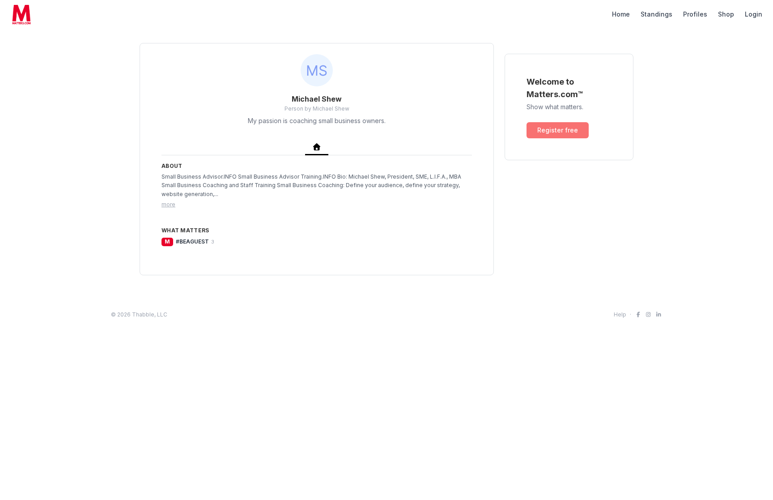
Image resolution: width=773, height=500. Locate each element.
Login (753, 14)
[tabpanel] (316, 204)
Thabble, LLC (149, 314)
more (168, 204)
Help (620, 314)
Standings (656, 14)
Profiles (695, 14)
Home (621, 14)
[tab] (316, 147)
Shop (726, 14)
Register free (557, 130)
